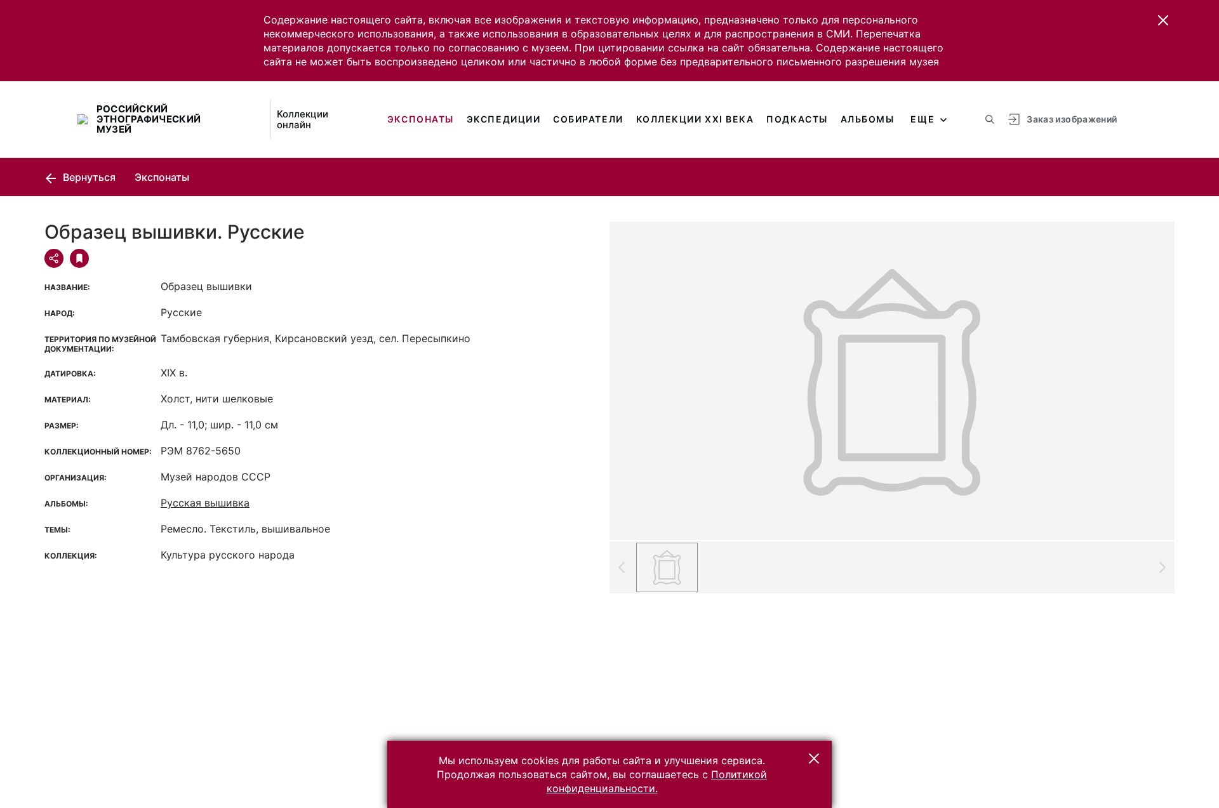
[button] (1163, 20)
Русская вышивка (205, 502)
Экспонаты (420, 119)
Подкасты (796, 119)
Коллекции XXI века (695, 119)
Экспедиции (503, 119)
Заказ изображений (1072, 119)
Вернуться (88, 177)
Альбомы (868, 119)
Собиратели (588, 119)
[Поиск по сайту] (990, 119)
